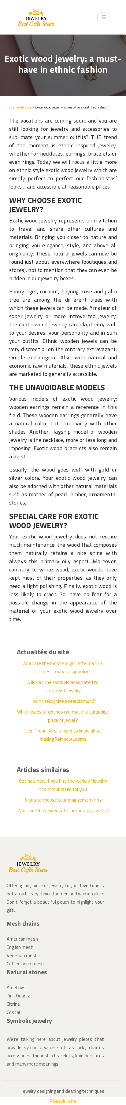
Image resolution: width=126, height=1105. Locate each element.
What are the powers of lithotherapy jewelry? (63, 810)
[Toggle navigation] (104, 17)
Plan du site (63, 1101)
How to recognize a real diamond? (63, 701)
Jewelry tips (24, 107)
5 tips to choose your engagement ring (63, 799)
